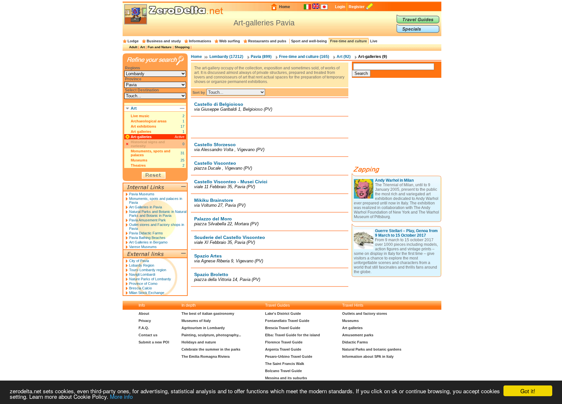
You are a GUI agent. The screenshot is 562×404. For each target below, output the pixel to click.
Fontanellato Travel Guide (287, 321)
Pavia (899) (261, 56)
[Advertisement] (270, 127)
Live (373, 41)
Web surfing (229, 41)
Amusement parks (357, 335)
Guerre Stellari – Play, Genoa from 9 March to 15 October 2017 (406, 233)
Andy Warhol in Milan (394, 180)
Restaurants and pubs (267, 41)
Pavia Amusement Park (147, 220)
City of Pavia (139, 261)
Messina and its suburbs (286, 378)
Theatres (138, 165)
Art (142, 47)
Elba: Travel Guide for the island (292, 335)
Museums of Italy (196, 321)
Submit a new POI (154, 342)
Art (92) (344, 56)
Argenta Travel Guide (283, 349)
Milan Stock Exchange (146, 293)
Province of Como (143, 284)
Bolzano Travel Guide (283, 371)
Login (340, 7)
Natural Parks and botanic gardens (371, 349)
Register (357, 7)
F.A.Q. (144, 328)
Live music (140, 116)
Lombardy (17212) (226, 56)
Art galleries (141, 131)
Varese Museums (143, 247)
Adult (133, 47)
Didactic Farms (355, 342)
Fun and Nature (160, 47)
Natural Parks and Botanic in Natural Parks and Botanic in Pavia (157, 213)
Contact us (148, 335)
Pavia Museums (141, 194)
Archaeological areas (149, 121)
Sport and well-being (309, 41)
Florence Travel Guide (283, 342)
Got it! (527, 391)
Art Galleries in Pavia (145, 207)
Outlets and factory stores (364, 313)
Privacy (145, 321)
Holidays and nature (198, 342)
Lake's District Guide (283, 313)
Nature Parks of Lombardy (150, 279)
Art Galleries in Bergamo (148, 242)
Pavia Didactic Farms (146, 233)
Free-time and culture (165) (304, 56)
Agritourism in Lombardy (203, 328)
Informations (200, 41)
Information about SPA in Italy (368, 356)
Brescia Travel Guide (282, 328)
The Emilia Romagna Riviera (205, 356)
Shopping (182, 47)
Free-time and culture (348, 41)
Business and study (164, 41)
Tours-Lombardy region (147, 270)
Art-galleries (141, 137)
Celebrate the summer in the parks (210, 349)
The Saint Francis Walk (284, 364)
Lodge (133, 41)
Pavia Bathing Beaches (147, 238)
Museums (139, 160)
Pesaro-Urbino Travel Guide (288, 356)
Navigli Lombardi (142, 274)
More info (121, 396)
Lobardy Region (141, 265)
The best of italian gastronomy (207, 313)
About (144, 313)
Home (284, 7)
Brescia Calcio (140, 288)
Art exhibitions (143, 126)
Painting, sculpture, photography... (211, 335)
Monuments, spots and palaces (150, 153)
